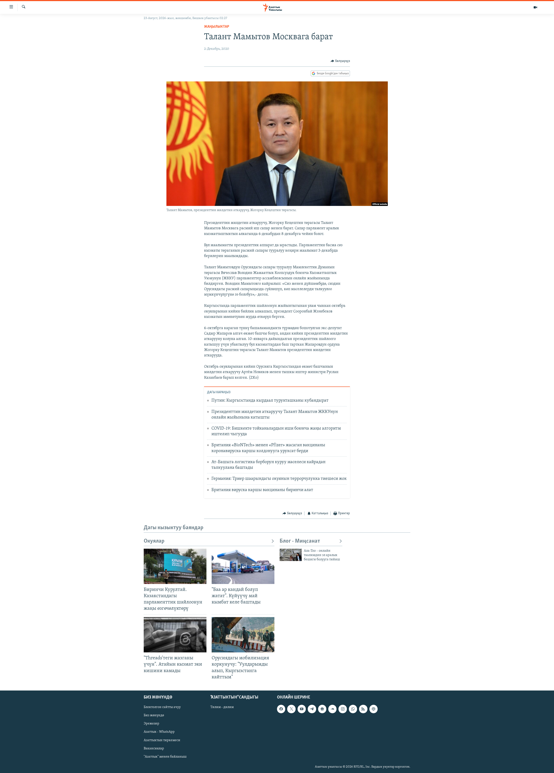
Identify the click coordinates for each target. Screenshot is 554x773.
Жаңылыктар (216, 27)
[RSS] (363, 709)
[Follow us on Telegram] (312, 709)
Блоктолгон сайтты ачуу (162, 707)
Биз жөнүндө (154, 715)
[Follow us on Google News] (322, 709)
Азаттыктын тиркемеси (162, 740)
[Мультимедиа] (535, 7)
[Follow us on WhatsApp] (353, 709)
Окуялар (154, 541)
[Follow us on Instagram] (342, 709)
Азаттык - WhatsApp (159, 732)
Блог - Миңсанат (300, 541)
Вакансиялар (154, 748)
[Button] (340, 61)
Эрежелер (151, 723)
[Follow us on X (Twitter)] (291, 709)
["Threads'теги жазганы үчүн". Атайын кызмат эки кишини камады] (175, 634)
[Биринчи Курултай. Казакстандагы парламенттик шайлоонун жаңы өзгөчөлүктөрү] (175, 566)
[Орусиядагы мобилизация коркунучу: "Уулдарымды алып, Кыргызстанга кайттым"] (243, 634)
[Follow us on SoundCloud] (332, 709)
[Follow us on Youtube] (302, 709)
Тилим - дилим (222, 707)
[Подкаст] (373, 709)
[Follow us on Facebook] (281, 709)
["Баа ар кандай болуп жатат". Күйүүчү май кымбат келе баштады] (243, 566)
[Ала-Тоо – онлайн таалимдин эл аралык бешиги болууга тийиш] (291, 555)
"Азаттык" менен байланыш (165, 756)
